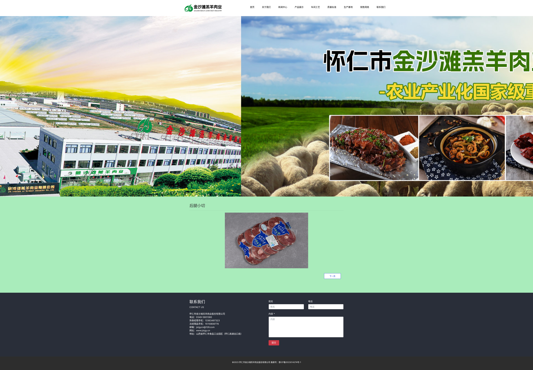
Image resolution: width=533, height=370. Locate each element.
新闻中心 (282, 7)
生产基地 (348, 7)
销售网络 (364, 7)
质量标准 (331, 7)
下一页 (332, 276)
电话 (310, 301)
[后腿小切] (203, 7)
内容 (272, 313)
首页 (252, 7)
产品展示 (299, 7)
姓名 (271, 301)
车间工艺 (315, 7)
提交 (274, 342)
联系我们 (381, 7)
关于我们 (266, 7)
